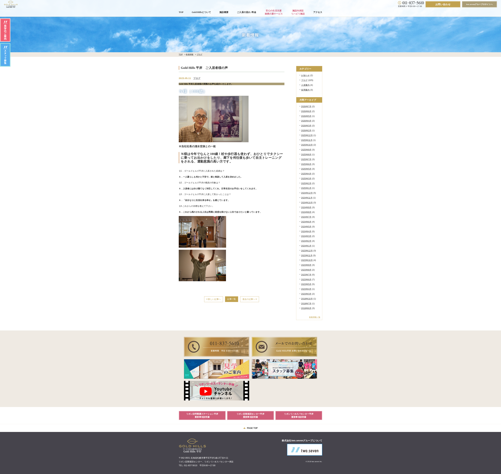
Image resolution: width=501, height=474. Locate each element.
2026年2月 (306, 130)
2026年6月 (306, 111)
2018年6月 (306, 308)
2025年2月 (306, 183)
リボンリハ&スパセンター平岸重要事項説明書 (298, 415)
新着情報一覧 (314, 317)
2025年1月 (306, 188)
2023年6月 (306, 279)
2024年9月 (306, 207)
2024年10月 (307, 203)
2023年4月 (306, 289)
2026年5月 (306, 116)
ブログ (199, 54)
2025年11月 (306, 140)
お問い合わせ (443, 4)
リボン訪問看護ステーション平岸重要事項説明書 (202, 415)
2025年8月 (306, 154)
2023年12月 (307, 251)
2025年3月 (306, 179)
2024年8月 (306, 212)
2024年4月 (306, 231)
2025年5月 (306, 169)
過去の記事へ (249, 299)
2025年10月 (307, 145)
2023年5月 (306, 284)
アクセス (317, 12)
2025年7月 (306, 159)
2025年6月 (306, 164)
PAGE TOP (252, 428)
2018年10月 (307, 299)
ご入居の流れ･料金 (246, 12)
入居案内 (305, 85)
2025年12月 (307, 135)
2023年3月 (306, 294)
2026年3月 (306, 126)
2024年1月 (306, 246)
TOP (181, 12)
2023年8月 (306, 270)
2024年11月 (306, 198)
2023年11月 (306, 255)
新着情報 (189, 54)
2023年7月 (306, 275)
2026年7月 (306, 106)
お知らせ (305, 75)
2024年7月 (306, 217)
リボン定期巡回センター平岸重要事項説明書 (250, 415)
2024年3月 (306, 236)
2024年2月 (306, 241)
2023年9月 (306, 265)
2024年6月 (306, 222)
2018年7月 (306, 304)
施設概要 (223, 12)
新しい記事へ (214, 299)
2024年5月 (306, 227)
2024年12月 (307, 193)
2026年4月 (306, 121)
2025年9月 (306, 150)
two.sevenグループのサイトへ (479, 4)
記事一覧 (231, 299)
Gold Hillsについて (201, 12)
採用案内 (305, 90)
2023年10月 (307, 260)
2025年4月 (306, 174)
